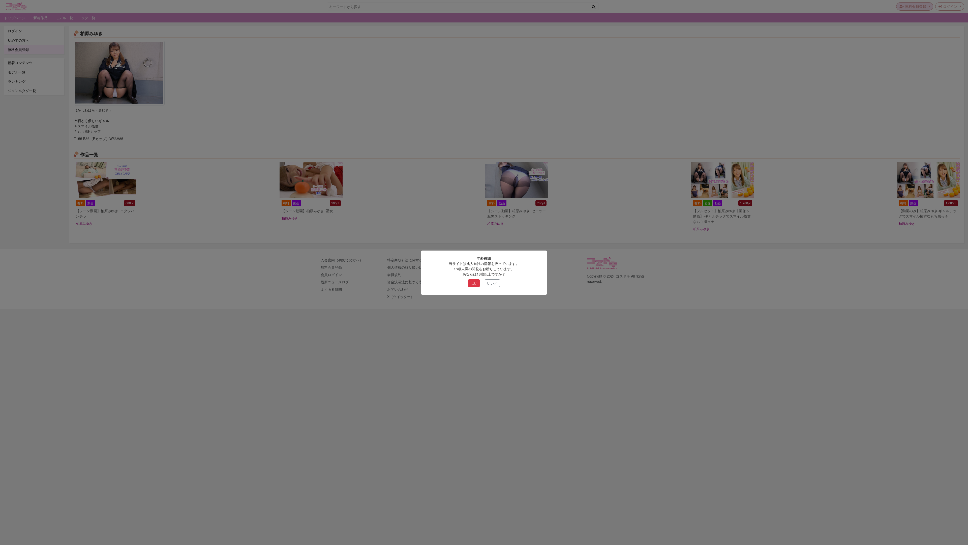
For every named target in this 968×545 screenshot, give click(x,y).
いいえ (492, 283)
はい (473, 283)
